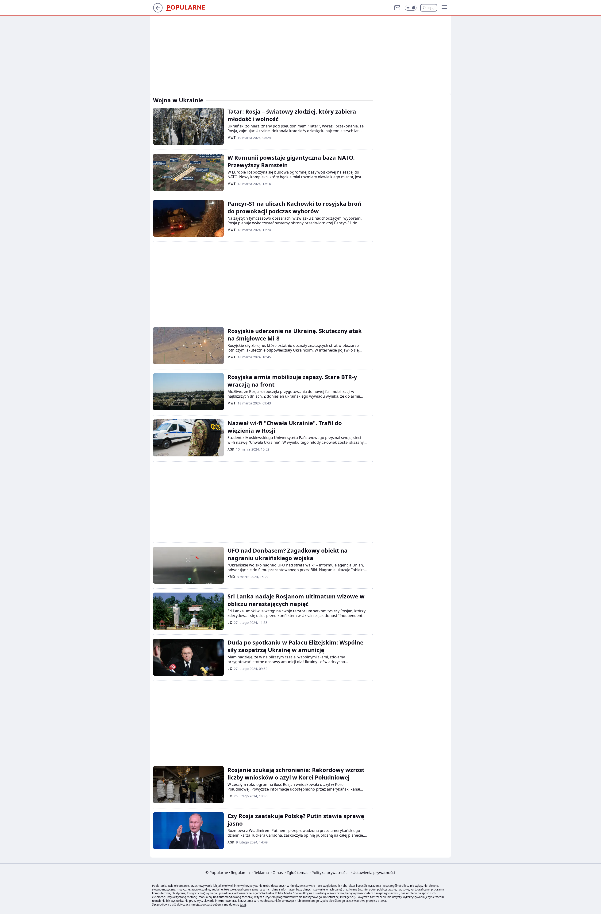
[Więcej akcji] (370, 110)
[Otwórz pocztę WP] (397, 8)
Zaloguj (429, 7)
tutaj (243, 904)
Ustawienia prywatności (373, 872)
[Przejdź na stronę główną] (158, 11)
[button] (410, 8)
